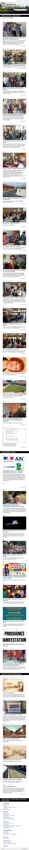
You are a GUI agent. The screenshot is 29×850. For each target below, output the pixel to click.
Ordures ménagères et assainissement (11, 825)
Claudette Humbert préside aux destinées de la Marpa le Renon (14, 271)
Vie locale (6, 71)
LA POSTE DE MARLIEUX (9, 693)
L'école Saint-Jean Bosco (9, 786)
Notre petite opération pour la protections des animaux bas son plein (13, 505)
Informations (7, 605)
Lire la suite (23, 45)
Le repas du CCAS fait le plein (11, 223)
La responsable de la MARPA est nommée (14, 373)
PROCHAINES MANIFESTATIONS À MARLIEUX (13, 644)
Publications (6, 813)
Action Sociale (6, 838)
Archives (5, 846)
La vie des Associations (9, 444)
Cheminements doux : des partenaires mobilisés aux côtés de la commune (13, 471)
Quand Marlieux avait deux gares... (12, 759)
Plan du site (26, 0)
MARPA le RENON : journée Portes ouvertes (14, 168)
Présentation (7, 307)
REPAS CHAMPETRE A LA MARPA (11, 349)
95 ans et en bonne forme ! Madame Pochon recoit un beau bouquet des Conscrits (14, 115)
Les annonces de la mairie (9, 764)
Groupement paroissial (8, 827)
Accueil (2, 848)
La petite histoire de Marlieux (10, 677)
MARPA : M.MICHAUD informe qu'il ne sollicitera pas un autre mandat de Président (13, 420)
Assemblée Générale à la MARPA (12, 246)
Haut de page (24, 848)
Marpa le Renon (7, 48)
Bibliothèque (6, 816)
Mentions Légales (19, 0)
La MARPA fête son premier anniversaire (14, 65)
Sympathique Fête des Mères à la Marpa (14, 297)
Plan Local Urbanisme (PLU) (9, 819)
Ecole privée (6, 784)
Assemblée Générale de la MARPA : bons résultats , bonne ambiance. (14, 38)
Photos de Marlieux (8, 723)
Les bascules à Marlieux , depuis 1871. (13, 714)
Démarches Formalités (8, 817)
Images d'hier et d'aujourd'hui (11, 739)
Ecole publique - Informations (10, 834)
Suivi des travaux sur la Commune (12, 779)
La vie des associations (9, 124)
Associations (7, 427)
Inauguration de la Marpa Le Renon (12, 396)
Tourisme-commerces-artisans (10, 807)
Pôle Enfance (6, 833)
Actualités (6, 280)
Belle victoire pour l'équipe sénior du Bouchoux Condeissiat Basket (13, 664)
